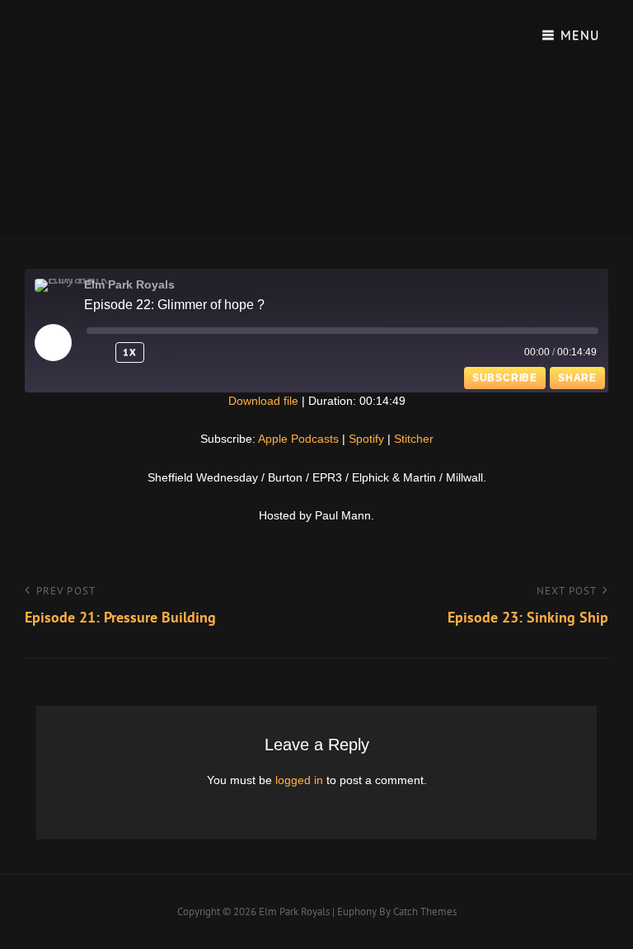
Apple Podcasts (298, 438)
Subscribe (504, 377)
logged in (299, 780)
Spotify (366, 438)
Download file (263, 400)
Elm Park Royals (294, 911)
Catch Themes (425, 911)
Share (577, 377)
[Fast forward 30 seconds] (173, 352)
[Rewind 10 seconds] (98, 352)
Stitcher (414, 438)
